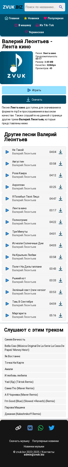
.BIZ (13, 7)
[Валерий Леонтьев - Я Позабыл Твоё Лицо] (60, 198)
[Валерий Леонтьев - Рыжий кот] (60, 280)
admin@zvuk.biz (34, 454)
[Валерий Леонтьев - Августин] (60, 163)
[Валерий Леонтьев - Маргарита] (60, 315)
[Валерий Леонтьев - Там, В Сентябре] (60, 303)
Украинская (36, 32)
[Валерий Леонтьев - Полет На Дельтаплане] (60, 268)
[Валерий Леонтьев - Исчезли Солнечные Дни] (60, 245)
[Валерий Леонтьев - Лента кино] (60, 210)
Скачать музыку (19, 441)
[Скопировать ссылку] (18, 428)
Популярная (55, 18)
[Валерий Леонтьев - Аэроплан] (60, 186)
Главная (14, 18)
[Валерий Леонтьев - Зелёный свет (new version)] (60, 292)
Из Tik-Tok (47, 25)
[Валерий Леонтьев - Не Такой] (60, 151)
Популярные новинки (45, 441)
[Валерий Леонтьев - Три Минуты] (60, 233)
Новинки (33, 18)
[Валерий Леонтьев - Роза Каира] (60, 175)
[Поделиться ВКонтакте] (30, 428)
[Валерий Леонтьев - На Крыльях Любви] (60, 257)
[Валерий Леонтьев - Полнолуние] (60, 221)
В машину (25, 25)
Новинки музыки (34, 446)
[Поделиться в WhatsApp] (41, 428)
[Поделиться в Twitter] (52, 428)
